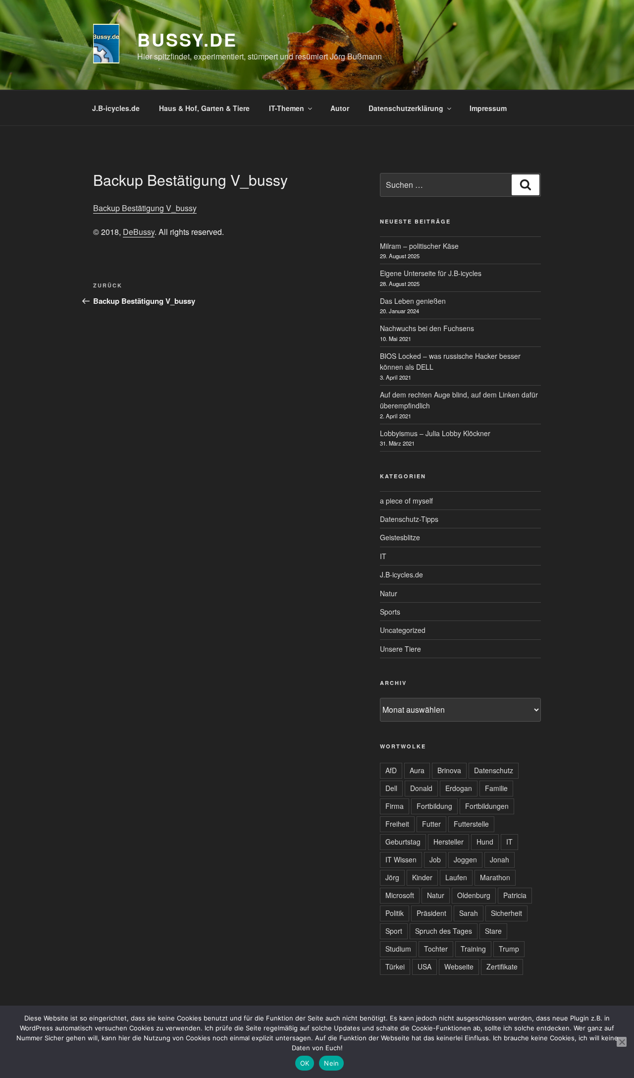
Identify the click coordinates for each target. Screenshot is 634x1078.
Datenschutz (493, 770)
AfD (391, 770)
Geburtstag (403, 842)
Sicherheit (506, 913)
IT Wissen (401, 859)
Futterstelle (471, 824)
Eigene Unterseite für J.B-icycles (430, 273)
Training (473, 949)
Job (435, 859)
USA (424, 966)
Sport (393, 931)
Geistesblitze (400, 537)
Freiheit (397, 824)
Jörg (392, 877)
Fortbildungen (487, 806)
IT (383, 556)
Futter (431, 824)
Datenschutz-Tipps (409, 519)
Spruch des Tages (443, 931)
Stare (493, 931)
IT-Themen (286, 108)
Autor (339, 108)
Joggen (465, 859)
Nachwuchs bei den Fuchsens (427, 328)
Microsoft (399, 895)
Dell (391, 788)
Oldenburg (473, 895)
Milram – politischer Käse (419, 246)
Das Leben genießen (413, 301)
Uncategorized (402, 630)
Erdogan (458, 788)
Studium (398, 949)
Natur (388, 593)
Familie (496, 788)
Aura (417, 770)
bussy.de (187, 39)
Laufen (456, 877)
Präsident (431, 913)
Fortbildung (434, 806)
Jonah (499, 859)
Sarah (468, 913)
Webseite (459, 966)
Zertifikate (502, 966)
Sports (390, 612)
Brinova (449, 770)
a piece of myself (406, 501)
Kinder (422, 877)
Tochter (436, 949)
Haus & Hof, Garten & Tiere (204, 108)
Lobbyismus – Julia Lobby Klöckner (435, 433)
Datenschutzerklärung (406, 108)
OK (305, 1063)
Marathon (495, 877)
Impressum (488, 108)
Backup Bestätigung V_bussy (145, 208)
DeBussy (139, 231)
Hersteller (448, 842)
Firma (394, 806)
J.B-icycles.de (116, 108)
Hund (484, 842)
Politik (394, 913)
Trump (509, 949)
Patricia (515, 895)
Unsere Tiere (400, 649)
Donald (421, 788)
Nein (331, 1063)
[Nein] (622, 1042)
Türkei (395, 966)
